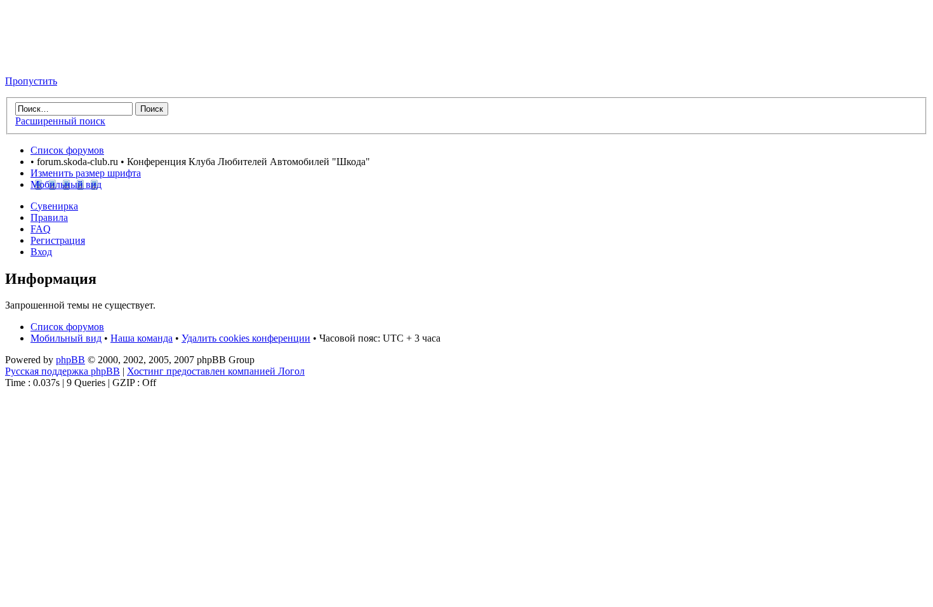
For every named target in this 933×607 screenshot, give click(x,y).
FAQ (40, 228)
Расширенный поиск (60, 121)
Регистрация (57, 240)
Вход (41, 251)
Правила (49, 217)
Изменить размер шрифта (85, 173)
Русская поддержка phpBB (62, 371)
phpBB (70, 359)
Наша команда (141, 338)
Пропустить (31, 81)
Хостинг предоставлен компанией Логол (216, 371)
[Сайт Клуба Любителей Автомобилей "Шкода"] (68, 59)
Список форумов (67, 150)
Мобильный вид (66, 184)
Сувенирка (54, 206)
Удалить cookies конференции (246, 338)
